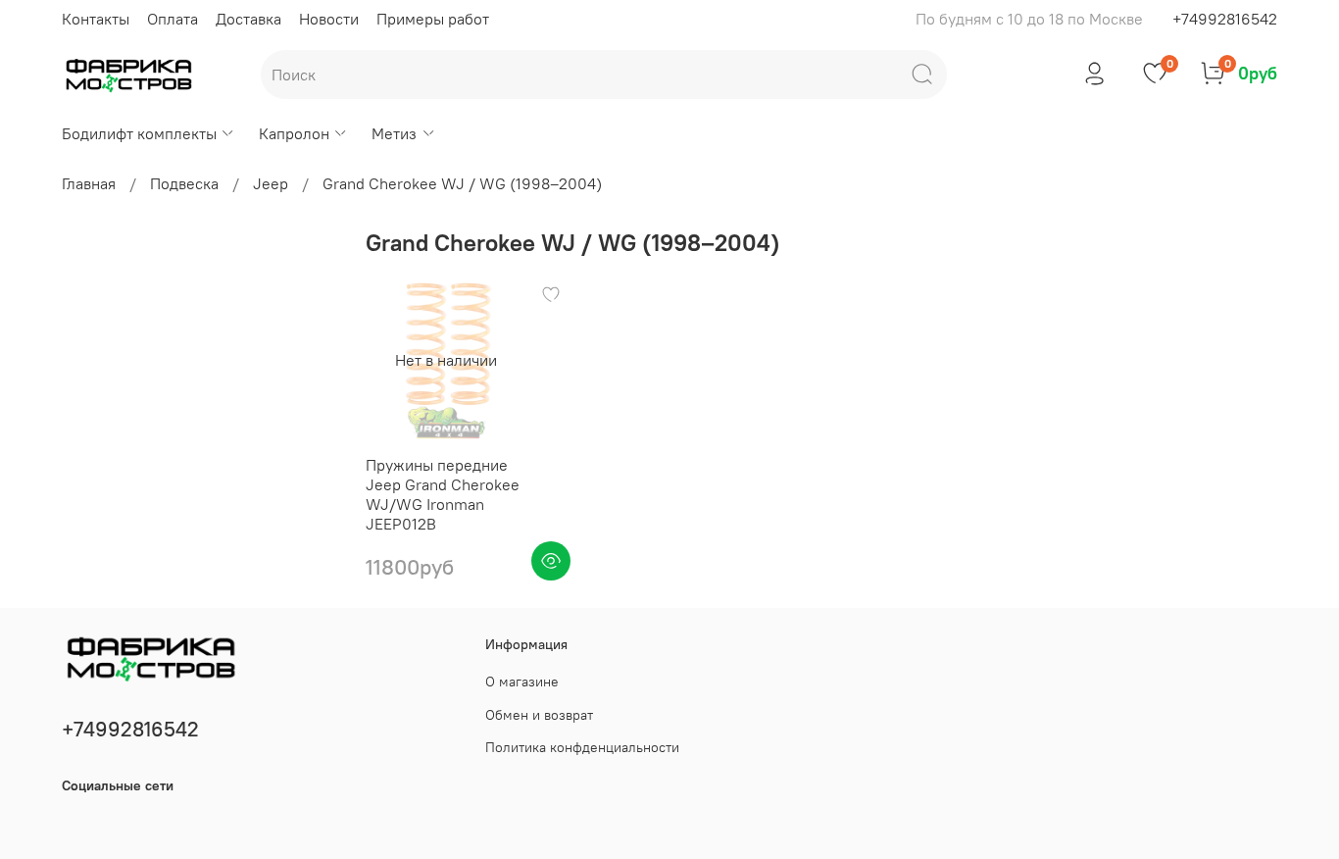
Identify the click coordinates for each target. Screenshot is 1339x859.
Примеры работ (432, 18)
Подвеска (184, 183)
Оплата (172, 18)
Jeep (270, 183)
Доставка (248, 18)
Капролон (294, 133)
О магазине (522, 681)
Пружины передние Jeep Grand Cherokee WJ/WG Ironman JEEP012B (443, 494)
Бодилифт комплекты (139, 133)
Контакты (95, 18)
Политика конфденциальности (582, 747)
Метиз (394, 133)
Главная (89, 183)
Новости (329, 18)
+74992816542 (1224, 18)
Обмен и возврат (539, 715)
